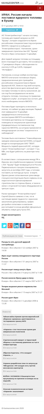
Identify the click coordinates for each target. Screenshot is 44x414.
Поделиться (11, 30)
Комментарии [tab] (32, 236)
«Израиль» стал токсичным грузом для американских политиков (19, 332)
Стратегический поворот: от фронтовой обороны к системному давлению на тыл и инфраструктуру (21, 344)
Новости (6, 311)
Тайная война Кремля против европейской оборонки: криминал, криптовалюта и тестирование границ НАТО (21, 320)
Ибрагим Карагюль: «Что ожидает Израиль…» (17, 355)
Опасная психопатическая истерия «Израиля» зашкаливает (18, 391)
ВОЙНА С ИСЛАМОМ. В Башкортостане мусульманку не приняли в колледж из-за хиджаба (20, 380)
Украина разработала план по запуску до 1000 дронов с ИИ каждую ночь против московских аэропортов (20, 367)
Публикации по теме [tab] (12, 236)
